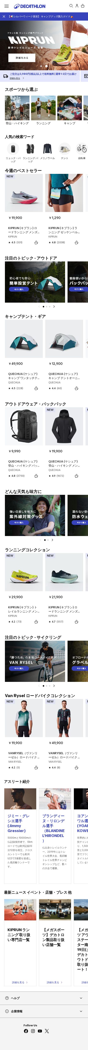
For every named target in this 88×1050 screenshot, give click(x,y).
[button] (47, 66)
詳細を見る (18, 982)
